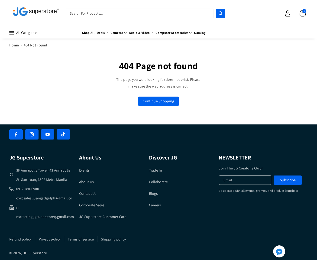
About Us (86, 181)
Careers (155, 205)
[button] (303, 13)
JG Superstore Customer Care (102, 216)
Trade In (155, 170)
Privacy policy (50, 239)
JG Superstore (35, 252)
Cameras (116, 33)
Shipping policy (113, 239)
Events (84, 170)
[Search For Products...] (220, 13)
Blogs (153, 193)
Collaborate (158, 181)
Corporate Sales (92, 205)
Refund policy (20, 239)
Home (14, 45)
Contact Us (88, 193)
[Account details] (288, 13)
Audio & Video (139, 33)
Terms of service (81, 239)
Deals (101, 33)
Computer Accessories (171, 33)
